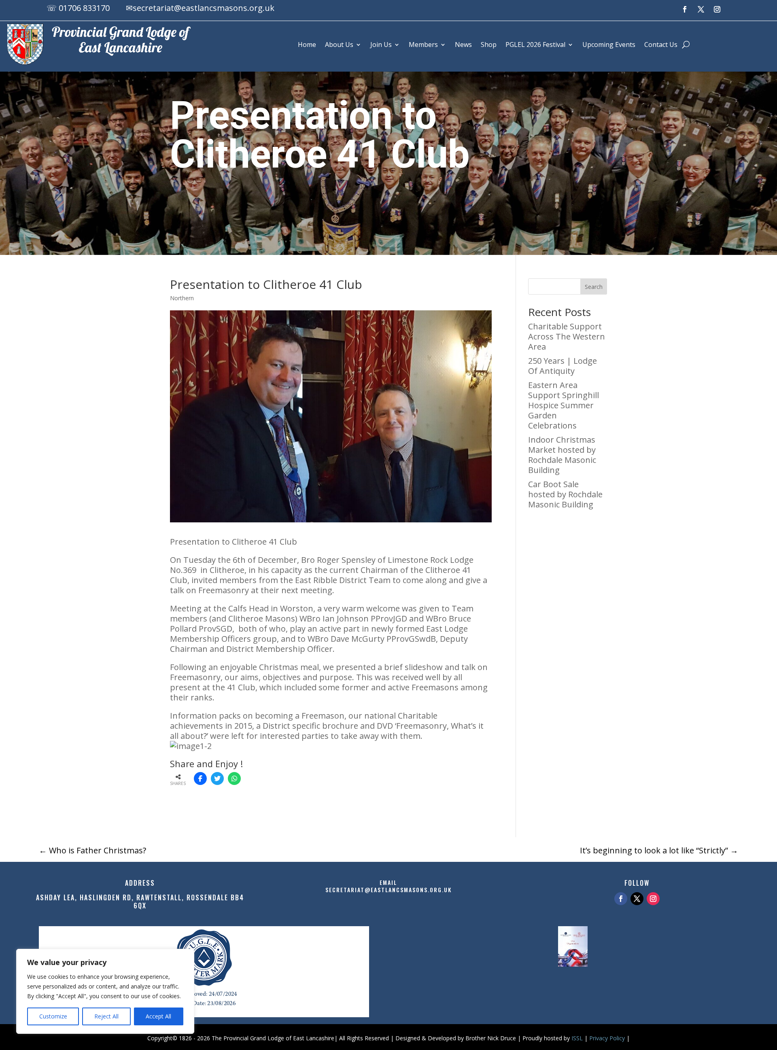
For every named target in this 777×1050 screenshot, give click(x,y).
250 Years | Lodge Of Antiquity (562, 365)
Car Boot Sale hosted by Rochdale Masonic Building (565, 494)
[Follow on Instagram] (717, 9)
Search (594, 287)
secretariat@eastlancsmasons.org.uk (203, 7)
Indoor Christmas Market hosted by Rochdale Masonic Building (562, 454)
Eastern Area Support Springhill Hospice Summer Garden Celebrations (563, 405)
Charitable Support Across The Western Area (566, 336)
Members (423, 44)
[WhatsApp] (234, 778)
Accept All (158, 1016)
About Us (339, 44)
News (463, 44)
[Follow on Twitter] (637, 898)
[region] (105, 991)
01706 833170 (84, 7)
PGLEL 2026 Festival (535, 44)
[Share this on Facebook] (200, 778)
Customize (53, 1016)
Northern (182, 298)
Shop (489, 44)
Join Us (381, 44)
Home (307, 44)
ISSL (577, 1038)
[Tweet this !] (217, 778)
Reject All (106, 1016)
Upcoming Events (608, 44)
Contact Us (660, 44)
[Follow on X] (700, 9)
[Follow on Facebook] (684, 9)
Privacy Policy (607, 1038)
